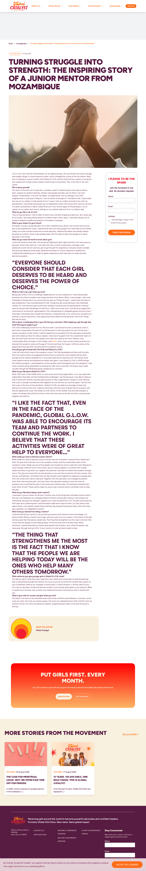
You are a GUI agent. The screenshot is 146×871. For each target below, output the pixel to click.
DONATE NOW (64, 697)
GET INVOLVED (82, 697)
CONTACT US (39, 830)
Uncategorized (21, 43)
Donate (130, 6)
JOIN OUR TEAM (40, 835)
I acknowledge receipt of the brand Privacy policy (122, 221)
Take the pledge (121, 232)
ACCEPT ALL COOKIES (127, 864)
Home (11, 43)
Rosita (54, 341)
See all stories (129, 734)
